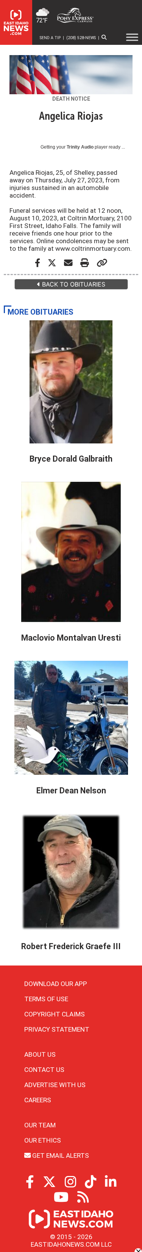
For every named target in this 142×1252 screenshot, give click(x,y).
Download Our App (55, 984)
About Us (40, 1054)
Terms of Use (46, 999)
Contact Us (44, 1069)
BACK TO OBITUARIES (72, 284)
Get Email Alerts (60, 1155)
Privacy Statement (56, 1029)
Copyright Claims (54, 1014)
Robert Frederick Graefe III (71, 946)
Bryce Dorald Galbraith (71, 459)
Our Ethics (42, 1140)
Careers (37, 1100)
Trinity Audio (80, 147)
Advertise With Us (55, 1085)
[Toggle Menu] (132, 37)
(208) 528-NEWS (81, 37)
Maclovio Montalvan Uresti (71, 638)
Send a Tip (50, 37)
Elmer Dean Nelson (71, 790)
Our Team (40, 1125)
